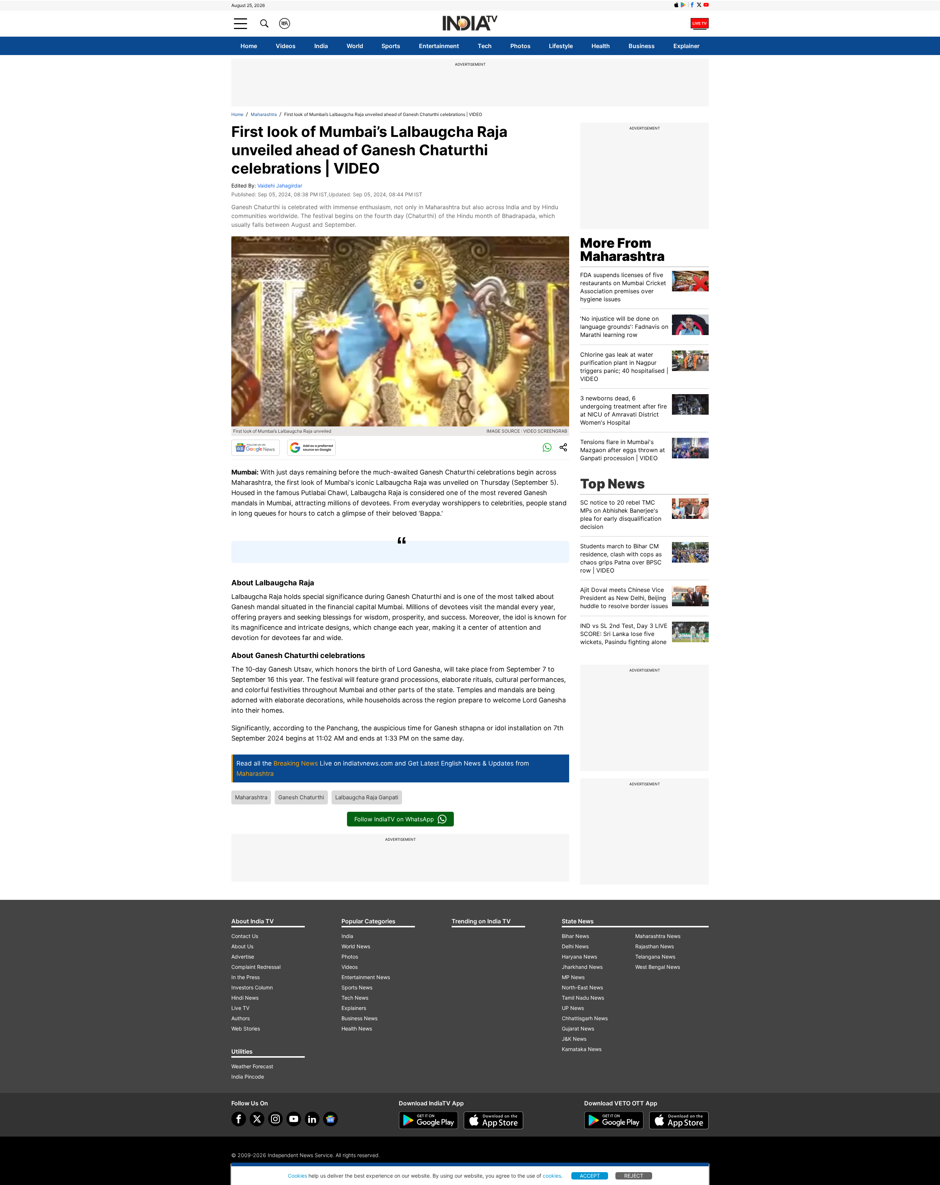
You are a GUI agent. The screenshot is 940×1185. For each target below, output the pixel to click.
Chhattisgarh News (585, 1018)
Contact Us (244, 936)
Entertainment (439, 46)
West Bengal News (657, 967)
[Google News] (255, 448)
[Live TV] (700, 23)
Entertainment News (365, 977)
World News (355, 946)
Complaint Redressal (256, 967)
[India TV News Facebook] (692, 4)
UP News (573, 1008)
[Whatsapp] (547, 447)
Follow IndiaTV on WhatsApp (394, 819)
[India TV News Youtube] (706, 4)
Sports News (356, 987)
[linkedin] (312, 1119)
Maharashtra (264, 114)
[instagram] (275, 1119)
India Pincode (247, 1076)
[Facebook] (238, 1119)
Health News (356, 1028)
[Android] (683, 4)
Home (249, 46)
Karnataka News (581, 1049)
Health (601, 46)
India (321, 46)
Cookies (297, 1176)
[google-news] (330, 1119)
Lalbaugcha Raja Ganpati (366, 797)
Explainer (686, 46)
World (355, 46)
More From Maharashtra (622, 249)
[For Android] (614, 1120)
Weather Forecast (252, 1066)
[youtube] (293, 1119)
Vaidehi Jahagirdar (279, 185)
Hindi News (244, 998)
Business (642, 46)
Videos (286, 46)
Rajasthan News (654, 946)
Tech (485, 46)
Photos (520, 46)
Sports (391, 46)
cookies (552, 1176)
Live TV (240, 1008)
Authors (240, 1018)
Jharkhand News (582, 967)
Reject (633, 1176)
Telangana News (655, 956)
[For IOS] (679, 1120)
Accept (590, 1176)
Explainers (353, 1008)
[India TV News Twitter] (699, 4)
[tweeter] (257, 1119)
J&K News (574, 1039)
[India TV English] (470, 24)
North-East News (582, 987)
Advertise (242, 956)
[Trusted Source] (311, 448)
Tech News (354, 998)
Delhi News (575, 946)
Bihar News (575, 936)
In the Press (245, 977)
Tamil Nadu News (583, 998)
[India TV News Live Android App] (428, 1120)
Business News (359, 1018)
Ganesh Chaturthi (301, 797)
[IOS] (676, 4)
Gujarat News (578, 1028)
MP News (573, 977)
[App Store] (493, 1120)
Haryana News (579, 956)
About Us (242, 946)
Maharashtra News (657, 936)
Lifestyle (561, 46)
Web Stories (245, 1028)
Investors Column (252, 987)
